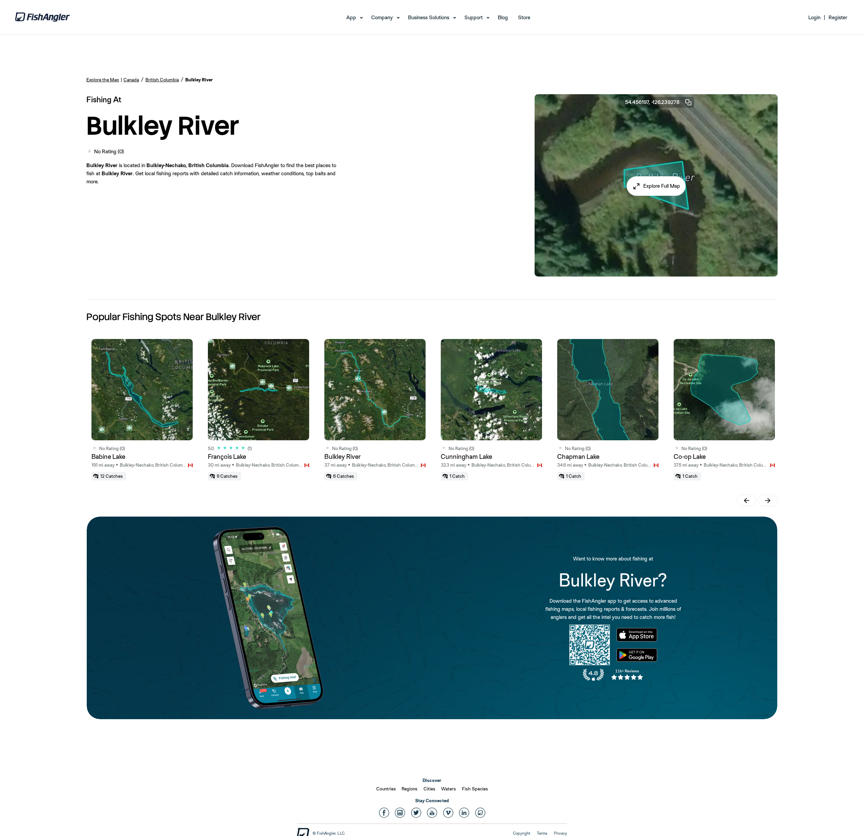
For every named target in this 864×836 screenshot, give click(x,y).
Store (524, 17)
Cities (429, 789)
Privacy (560, 833)
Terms (542, 833)
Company (382, 17)
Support (473, 17)
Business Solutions (428, 17)
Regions (409, 789)
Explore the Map (102, 80)
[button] (656, 186)
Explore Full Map (661, 185)
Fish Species (475, 789)
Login (814, 17)
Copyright (521, 833)
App (351, 17)
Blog (503, 17)
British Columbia (162, 80)
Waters (448, 789)
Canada (131, 80)
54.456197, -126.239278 (652, 102)
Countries (386, 789)
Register (838, 17)
